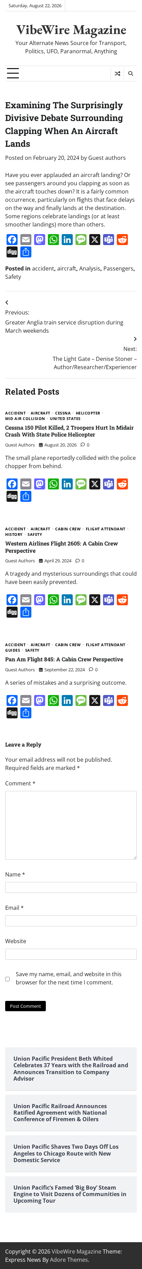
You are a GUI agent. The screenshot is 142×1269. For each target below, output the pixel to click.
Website (15, 941)
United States (65, 419)
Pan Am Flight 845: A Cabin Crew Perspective (64, 659)
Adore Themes (69, 1260)
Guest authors (107, 158)
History (14, 535)
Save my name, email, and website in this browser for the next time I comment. (69, 978)
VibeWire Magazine (71, 29)
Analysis (89, 268)
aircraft (66, 268)
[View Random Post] (117, 73)
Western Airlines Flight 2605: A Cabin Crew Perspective (61, 547)
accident (43, 268)
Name (15, 874)
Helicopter (88, 413)
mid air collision (25, 419)
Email (14, 908)
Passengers (118, 268)
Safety (13, 276)
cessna (63, 413)
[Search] (130, 73)
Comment (20, 783)
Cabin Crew (68, 529)
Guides (12, 650)
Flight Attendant (105, 529)
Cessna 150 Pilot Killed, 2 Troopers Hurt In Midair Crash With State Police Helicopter (69, 431)
